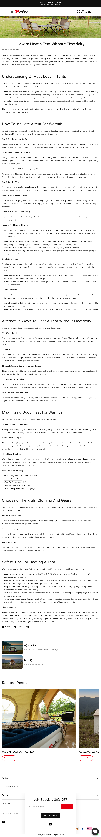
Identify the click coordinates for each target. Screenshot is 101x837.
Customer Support (11, 786)
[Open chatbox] (95, 831)
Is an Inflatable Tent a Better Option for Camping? (41, 650)
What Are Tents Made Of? (15, 482)
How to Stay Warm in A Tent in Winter (20, 475)
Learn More (9, 758)
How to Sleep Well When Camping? (19, 488)
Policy (5, 778)
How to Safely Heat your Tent (34, 664)
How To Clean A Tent (13, 479)
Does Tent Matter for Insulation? (18, 485)
